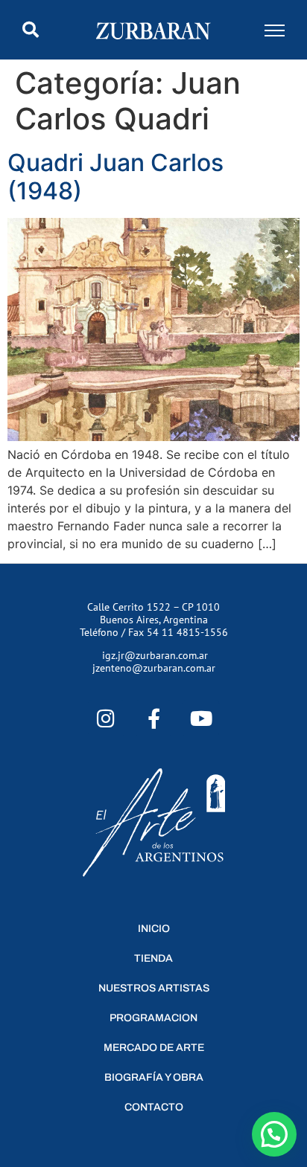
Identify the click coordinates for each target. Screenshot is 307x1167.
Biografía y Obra (153, 1077)
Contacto (153, 1107)
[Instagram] (106, 718)
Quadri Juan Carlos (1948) (115, 176)
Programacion (153, 1017)
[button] (30, 30)
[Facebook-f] (154, 718)
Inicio (154, 928)
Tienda (153, 958)
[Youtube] (201, 718)
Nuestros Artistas (153, 988)
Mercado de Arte (154, 1047)
